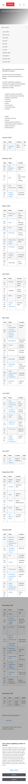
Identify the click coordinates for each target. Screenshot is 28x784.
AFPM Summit (12, 569)
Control (10, 345)
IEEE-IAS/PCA (12, 341)
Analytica (11, 486)
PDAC (10, 227)
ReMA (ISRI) (12, 359)
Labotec (11, 592)
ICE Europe (11, 233)
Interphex (11, 281)
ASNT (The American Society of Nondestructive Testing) (12, 541)
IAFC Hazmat (12, 429)
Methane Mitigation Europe (11, 194)
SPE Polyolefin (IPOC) (11, 168)
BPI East (11, 500)
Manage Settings (14, 770)
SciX (10, 555)
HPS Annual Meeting (11, 460)
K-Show (11, 562)
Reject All (14, 774)
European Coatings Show (11, 255)
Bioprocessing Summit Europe (12, 241)
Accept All (14, 779)
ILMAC (10, 507)
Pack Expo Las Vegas (11, 516)
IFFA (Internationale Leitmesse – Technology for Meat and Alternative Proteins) (12, 331)
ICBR (10, 494)
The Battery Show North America (12, 550)
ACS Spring (11, 247)
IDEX (10, 177)
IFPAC (10, 222)
